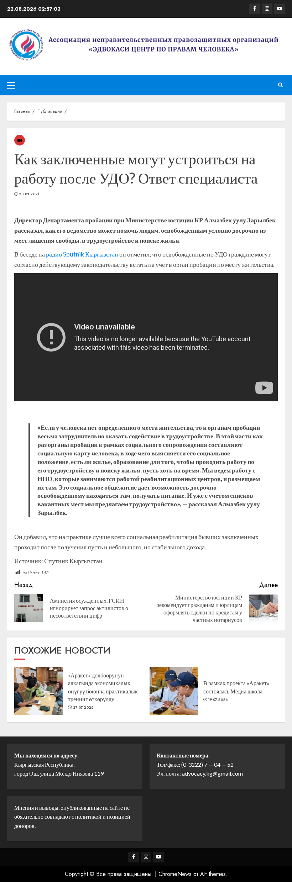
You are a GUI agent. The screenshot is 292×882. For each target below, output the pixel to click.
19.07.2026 (218, 699)
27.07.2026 (83, 707)
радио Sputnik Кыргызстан (82, 254)
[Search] (280, 85)
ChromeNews (175, 874)
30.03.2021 (29, 194)
